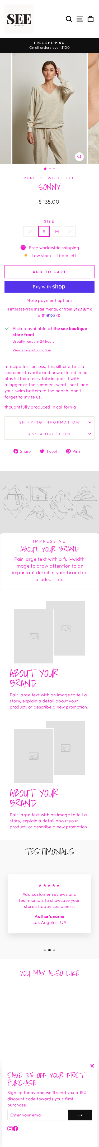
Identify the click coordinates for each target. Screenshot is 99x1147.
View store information (32, 350)
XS (30, 231)
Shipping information (49, 422)
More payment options (49, 300)
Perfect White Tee (50, 178)
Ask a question (49, 434)
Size (49, 221)
